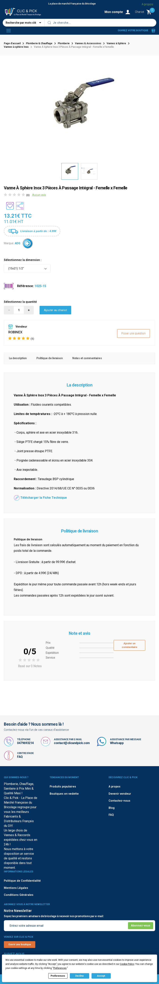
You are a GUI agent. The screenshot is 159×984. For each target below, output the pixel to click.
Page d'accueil (12, 43)
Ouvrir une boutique (19, 944)
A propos (147, 4)
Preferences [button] (60, 968)
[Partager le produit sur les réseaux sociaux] (20, 206)
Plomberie (64, 43)
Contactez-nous (119, 800)
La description (18, 358)
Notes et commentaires (87, 358)
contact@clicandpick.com (72, 743)
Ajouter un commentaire (129, 645)
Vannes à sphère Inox (16, 47)
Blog (112, 808)
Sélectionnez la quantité (20, 302)
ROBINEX (15, 332)
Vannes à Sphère (116, 43)
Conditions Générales (18, 895)
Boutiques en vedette (64, 793)
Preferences (58, 976)
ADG (17, 243)
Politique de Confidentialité (22, 880)
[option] (69, 171)
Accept (101, 976)
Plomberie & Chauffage (39, 43)
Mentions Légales (16, 888)
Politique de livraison (49, 358)
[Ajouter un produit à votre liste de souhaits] (10, 206)
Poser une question (133, 333)
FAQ (20, 757)
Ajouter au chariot (55, 310)
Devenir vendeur (120, 793)
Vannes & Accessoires (88, 43)
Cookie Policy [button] (127, 964)
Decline (79, 976)
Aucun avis (39, 195)
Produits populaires (63, 786)
